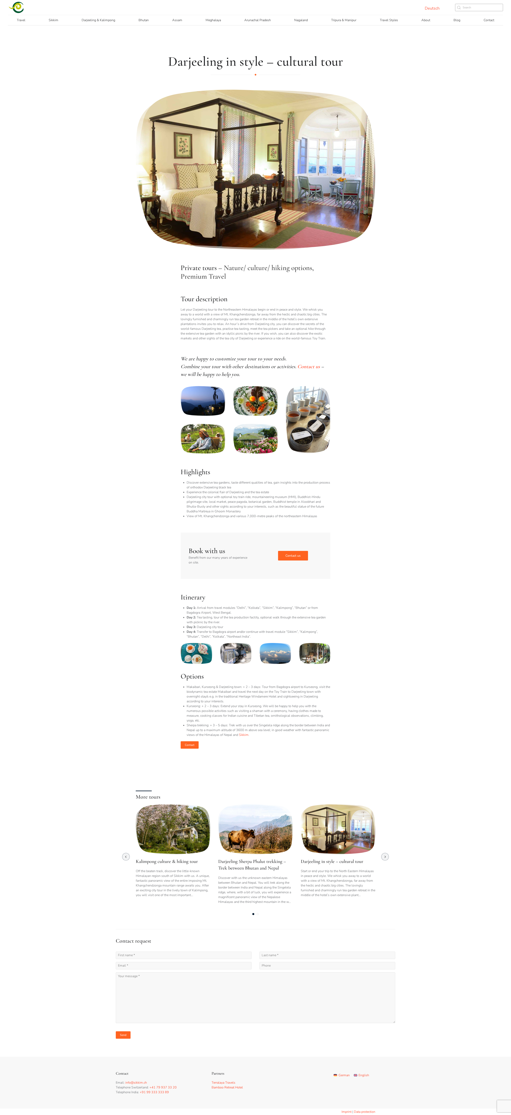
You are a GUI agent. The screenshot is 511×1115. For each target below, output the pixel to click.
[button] (203, 401)
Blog (457, 20)
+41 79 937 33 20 (163, 1087)
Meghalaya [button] (213, 20)
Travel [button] (21, 20)
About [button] (425, 20)
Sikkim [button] (53, 20)
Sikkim (244, 735)
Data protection (364, 1112)
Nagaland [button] (301, 20)
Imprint (347, 1112)
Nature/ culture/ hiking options (268, 267)
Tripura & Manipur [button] (343, 20)
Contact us (308, 366)
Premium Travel (203, 276)
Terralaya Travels (223, 1082)
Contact (489, 20)
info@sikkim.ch (136, 1082)
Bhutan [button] (144, 20)
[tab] (253, 914)
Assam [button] (177, 20)
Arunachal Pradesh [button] (257, 20)
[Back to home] (16, 7)
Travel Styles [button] (389, 20)
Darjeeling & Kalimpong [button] (98, 20)
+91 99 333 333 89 (154, 1092)
